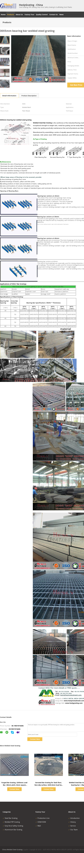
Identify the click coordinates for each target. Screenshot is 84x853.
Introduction (75, 818)
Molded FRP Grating (12, 822)
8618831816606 (14, 729)
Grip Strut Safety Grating (14, 826)
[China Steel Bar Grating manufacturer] (8, 6)
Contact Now (35, 739)
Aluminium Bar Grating (13, 829)
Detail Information (9, 96)
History (73, 822)
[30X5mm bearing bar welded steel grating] (5, 40)
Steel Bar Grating (11, 818)
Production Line (43, 818)
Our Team (74, 829)
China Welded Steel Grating (12, 850)
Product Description (29, 96)
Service (73, 826)
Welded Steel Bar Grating (42, 123)
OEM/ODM (42, 822)
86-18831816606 (18, 726)
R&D (39, 826)
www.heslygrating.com (74, 703)
